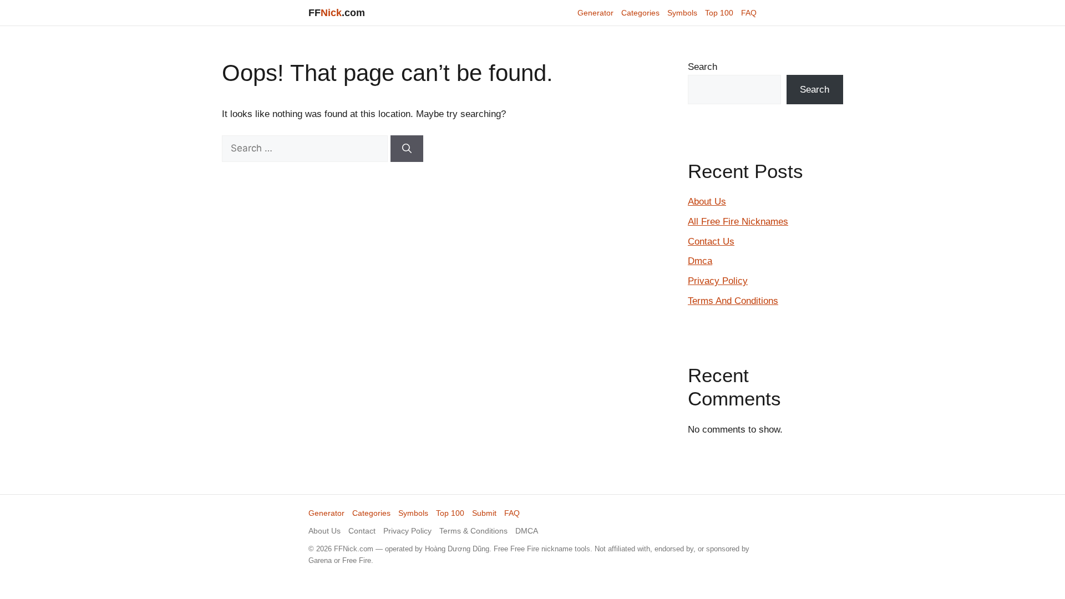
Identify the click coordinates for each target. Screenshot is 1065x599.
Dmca (700, 261)
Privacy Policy (718, 281)
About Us (707, 201)
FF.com (336, 13)
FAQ (749, 12)
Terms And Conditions (733, 301)
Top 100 (719, 12)
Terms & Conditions (473, 530)
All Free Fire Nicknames (738, 221)
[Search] (406, 148)
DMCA (526, 530)
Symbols (682, 12)
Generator (595, 12)
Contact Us (711, 241)
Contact (362, 530)
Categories (640, 12)
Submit (484, 513)
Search (702, 67)
